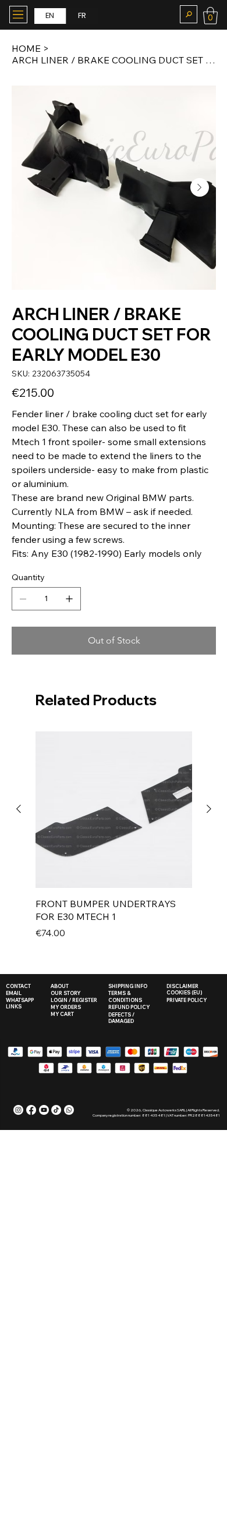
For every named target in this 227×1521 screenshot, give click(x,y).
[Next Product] (209, 809)
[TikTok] (56, 1110)
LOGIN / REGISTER (74, 1000)
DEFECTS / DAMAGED (121, 1018)
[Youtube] (44, 1110)
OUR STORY (65, 993)
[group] (114, 842)
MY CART (62, 1014)
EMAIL (14, 993)
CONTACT (18, 986)
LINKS (14, 1006)
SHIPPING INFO (127, 986)
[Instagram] (18, 1110)
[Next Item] (199, 187)
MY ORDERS (66, 1007)
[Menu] (18, 14)
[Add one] (69, 598)
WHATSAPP (20, 1000)
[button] (188, 14)
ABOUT (60, 986)
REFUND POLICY (129, 1007)
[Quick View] (114, 809)
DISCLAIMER (182, 986)
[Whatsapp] (69, 1110)
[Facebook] (31, 1110)
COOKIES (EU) (184, 992)
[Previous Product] (19, 809)
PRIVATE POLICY (186, 1000)
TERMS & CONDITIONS (125, 996)
